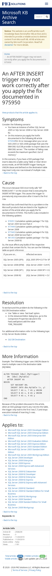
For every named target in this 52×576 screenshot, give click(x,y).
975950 (11, 141)
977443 (11, 232)
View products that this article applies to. (20, 112)
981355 (11, 237)
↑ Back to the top (9, 173)
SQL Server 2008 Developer (20, 457)
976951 (11, 221)
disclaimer (8, 45)
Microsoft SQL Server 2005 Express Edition (27, 444)
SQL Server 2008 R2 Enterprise (22, 477)
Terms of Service (20, 570)
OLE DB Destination (16, 339)
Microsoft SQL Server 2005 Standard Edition (27, 446)
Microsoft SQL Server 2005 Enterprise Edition (28, 433)
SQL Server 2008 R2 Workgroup (22, 496)
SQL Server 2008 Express (19, 463)
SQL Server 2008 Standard (19, 499)
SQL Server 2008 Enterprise (20, 460)
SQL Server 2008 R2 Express (20, 479)
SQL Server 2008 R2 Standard (21, 488)
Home (7, 54)
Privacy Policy (35, 570)
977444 (11, 226)
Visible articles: (11, 558)
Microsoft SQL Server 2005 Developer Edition (28, 430)
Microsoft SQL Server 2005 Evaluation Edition (28, 441)
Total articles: (11, 556)
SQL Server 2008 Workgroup (21, 507)
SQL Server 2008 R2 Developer (22, 474)
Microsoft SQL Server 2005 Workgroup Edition (28, 455)
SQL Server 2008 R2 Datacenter (22, 471)
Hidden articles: (32, 556)
